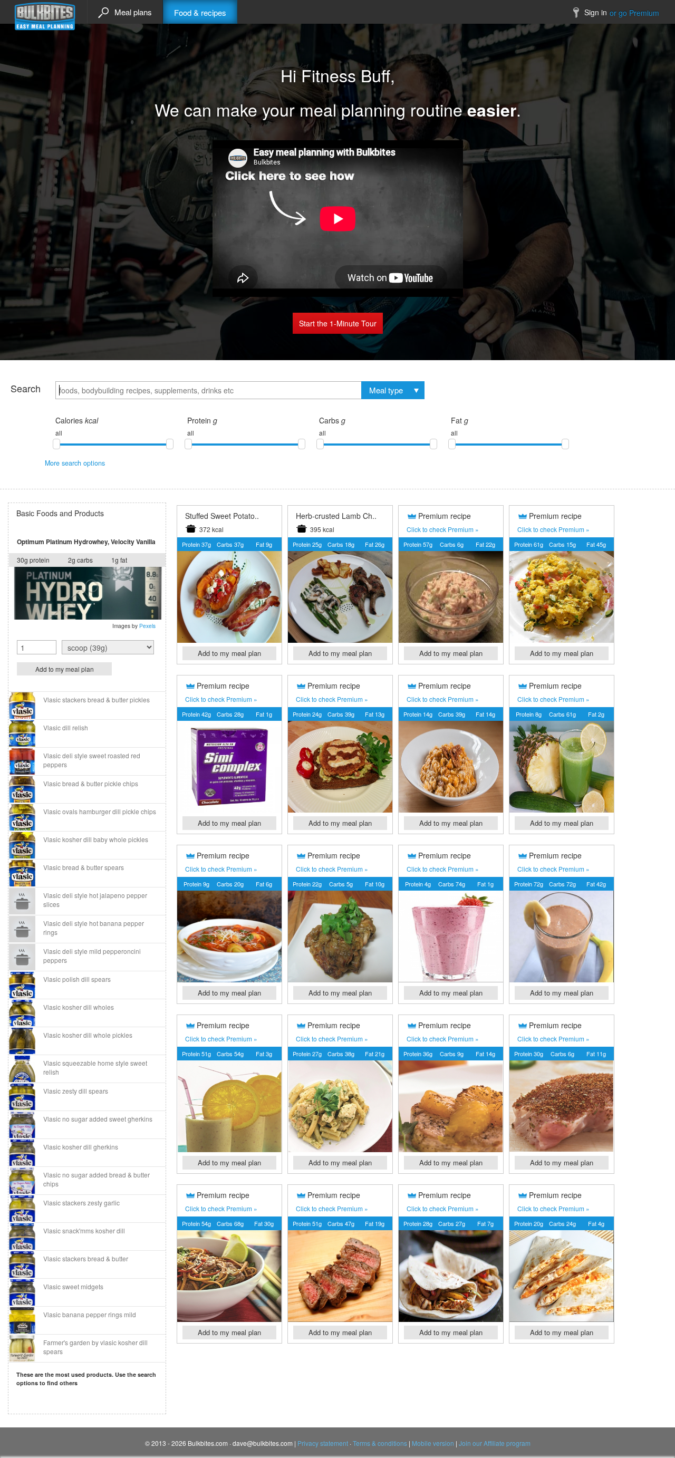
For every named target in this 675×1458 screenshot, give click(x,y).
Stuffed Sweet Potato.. (222, 515)
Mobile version (433, 1442)
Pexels (147, 626)
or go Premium (634, 12)
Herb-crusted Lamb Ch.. (336, 515)
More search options (75, 463)
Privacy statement (322, 1442)
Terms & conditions (380, 1442)
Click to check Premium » (443, 529)
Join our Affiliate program (495, 1442)
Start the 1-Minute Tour (338, 323)
